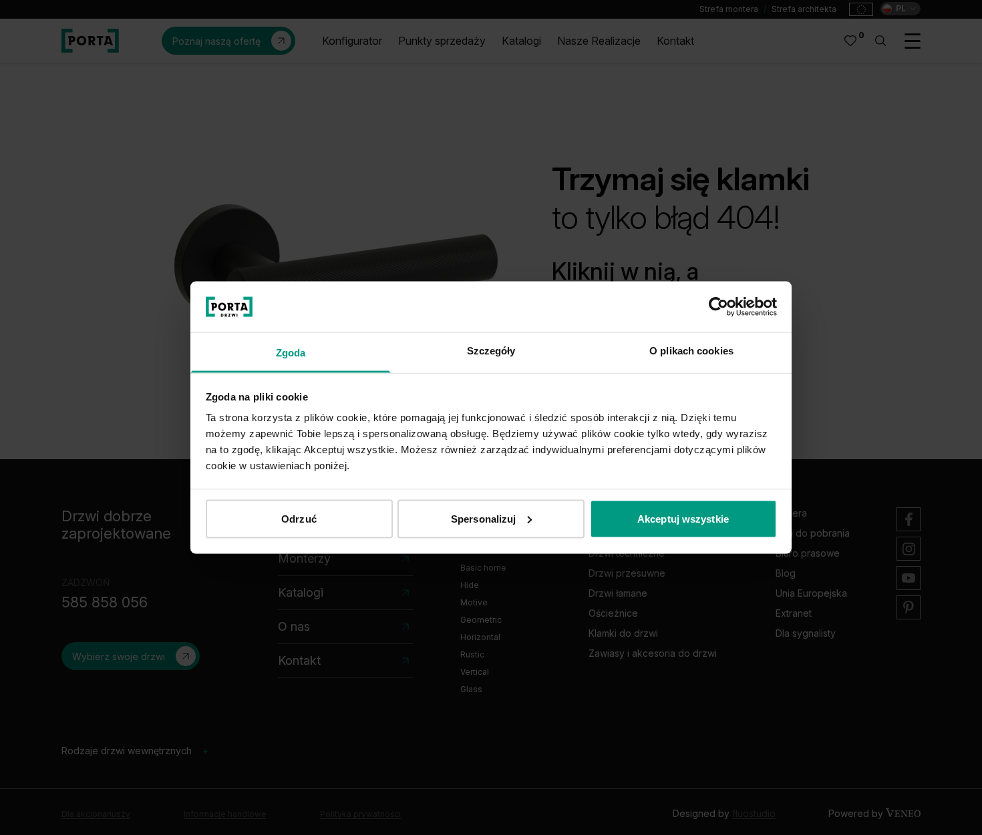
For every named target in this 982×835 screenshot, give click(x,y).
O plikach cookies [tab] (691, 350)
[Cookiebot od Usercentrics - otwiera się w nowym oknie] (718, 306)
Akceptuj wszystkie (683, 518)
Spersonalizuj (483, 518)
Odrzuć (299, 518)
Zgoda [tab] (291, 352)
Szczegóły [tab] (491, 350)
